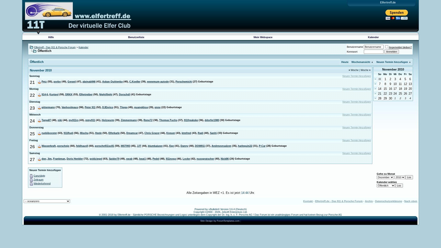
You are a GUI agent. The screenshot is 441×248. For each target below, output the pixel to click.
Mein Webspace (263, 37)
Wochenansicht (360, 62)
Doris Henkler (75, 158)
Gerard (72, 81)
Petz (44, 81)
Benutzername (355, 46)
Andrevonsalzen (221, 145)
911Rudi (68, 133)
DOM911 (200, 145)
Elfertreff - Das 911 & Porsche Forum (55, 47)
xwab (129, 158)
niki (60, 120)
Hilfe (51, 37)
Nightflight (105, 94)
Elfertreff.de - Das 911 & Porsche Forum (339, 201)
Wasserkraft (49, 145)
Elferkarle (114, 133)
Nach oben (410, 201)
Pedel (156, 158)
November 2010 (393, 69)
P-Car (262, 145)
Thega (123, 107)
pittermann (48, 107)
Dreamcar (132, 133)
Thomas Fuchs (168, 120)
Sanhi (213, 133)
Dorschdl (124, 94)
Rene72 (148, 120)
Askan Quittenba (112, 81)
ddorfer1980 (212, 120)
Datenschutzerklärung (388, 201)
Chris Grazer (152, 133)
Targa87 (46, 120)
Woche (354, 70)
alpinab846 (89, 81)
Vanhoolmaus (70, 107)
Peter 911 (90, 107)
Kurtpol (54, 94)
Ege (171, 145)
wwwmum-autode (158, 81)
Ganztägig (39, 175)
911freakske (191, 120)
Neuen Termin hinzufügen (392, 62)
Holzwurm (108, 120)
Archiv (369, 201)
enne (158, 107)
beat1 (142, 158)
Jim (49, 158)
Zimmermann (129, 120)
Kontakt (308, 201)
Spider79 (114, 158)
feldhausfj (82, 145)
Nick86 (225, 158)
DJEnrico (107, 107)
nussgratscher (205, 158)
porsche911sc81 (104, 145)
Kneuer (170, 133)
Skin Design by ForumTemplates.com (219, 221)
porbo (57, 81)
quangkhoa (141, 107)
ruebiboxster (49, 133)
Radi (200, 133)
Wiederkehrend (42, 183)
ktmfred (186, 133)
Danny (184, 145)
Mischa (84, 133)
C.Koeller (134, 81)
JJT (139, 145)
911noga (171, 158)
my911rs (74, 120)
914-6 (45, 94)
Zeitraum (38, 179)
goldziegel (96, 158)
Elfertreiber (86, 94)
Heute (344, 62)
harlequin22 (245, 145)
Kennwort (352, 51)
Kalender (373, 37)
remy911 (90, 120)
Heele (98, 133)
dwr (44, 158)
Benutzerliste (136, 37)
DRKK (69, 94)
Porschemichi (183, 81)
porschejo (63, 145)
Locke (186, 158)
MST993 (125, 145)
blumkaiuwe (155, 145)
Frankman (59, 158)
